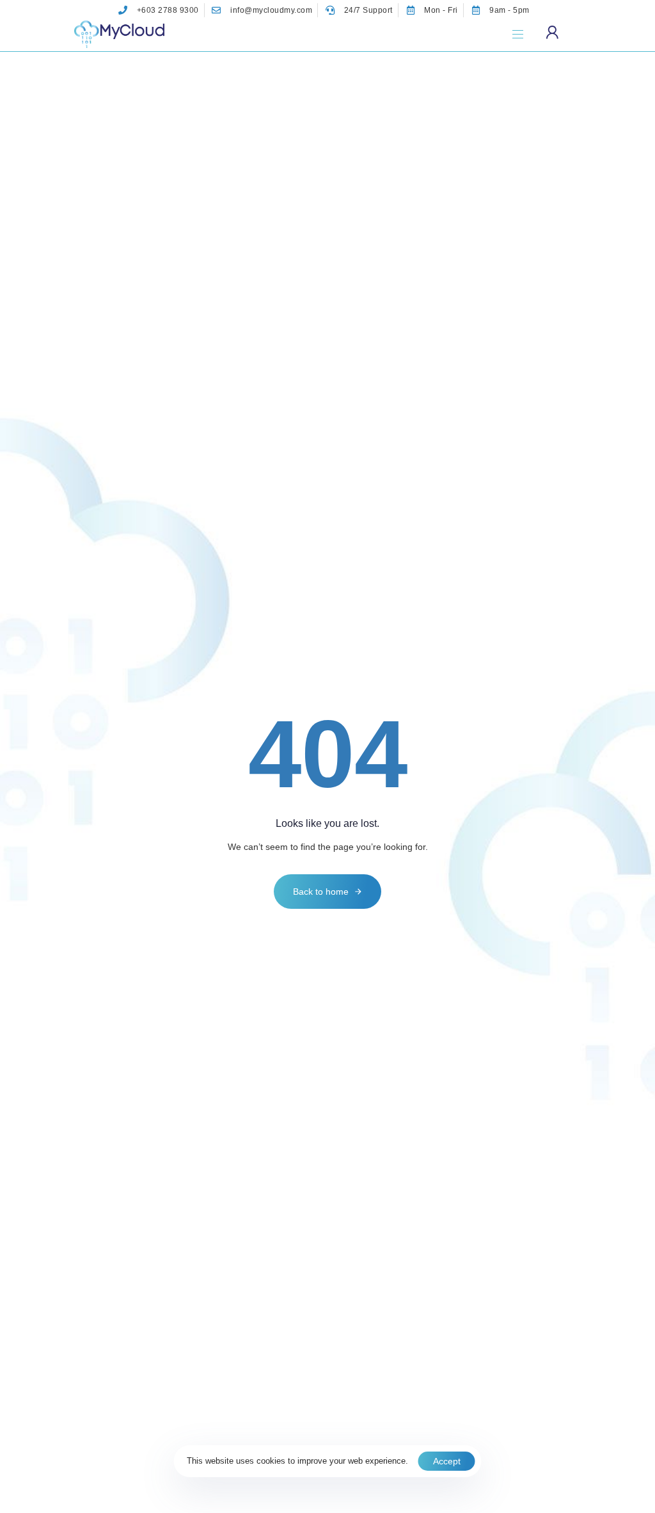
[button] (522, 34)
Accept (447, 1461)
